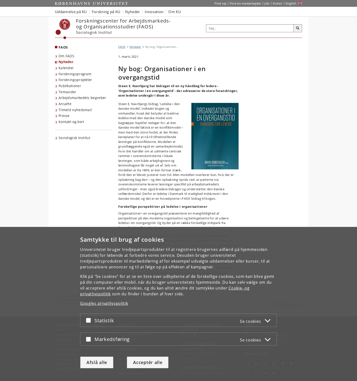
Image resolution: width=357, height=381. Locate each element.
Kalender (66, 68)
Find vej (220, 3)
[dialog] (178, 304)
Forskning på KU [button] (106, 11)
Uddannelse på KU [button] (71, 11)
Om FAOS (66, 56)
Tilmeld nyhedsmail (75, 110)
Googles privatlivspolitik (104, 303)
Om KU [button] (174, 11)
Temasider (67, 92)
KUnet (277, 3)
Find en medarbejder (245, 3)
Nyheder (66, 61)
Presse (64, 115)
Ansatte (65, 103)
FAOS (63, 47)
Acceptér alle (147, 362)
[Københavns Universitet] (63, 29)
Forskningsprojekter (75, 79)
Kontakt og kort (71, 121)
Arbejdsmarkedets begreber (82, 97)
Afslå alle (96, 362)
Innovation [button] (154, 11)
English (291, 3)
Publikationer (70, 85)
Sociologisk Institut (74, 137)
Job (266, 3)
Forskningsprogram (75, 74)
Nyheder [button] (132, 11)
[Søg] (297, 28)
